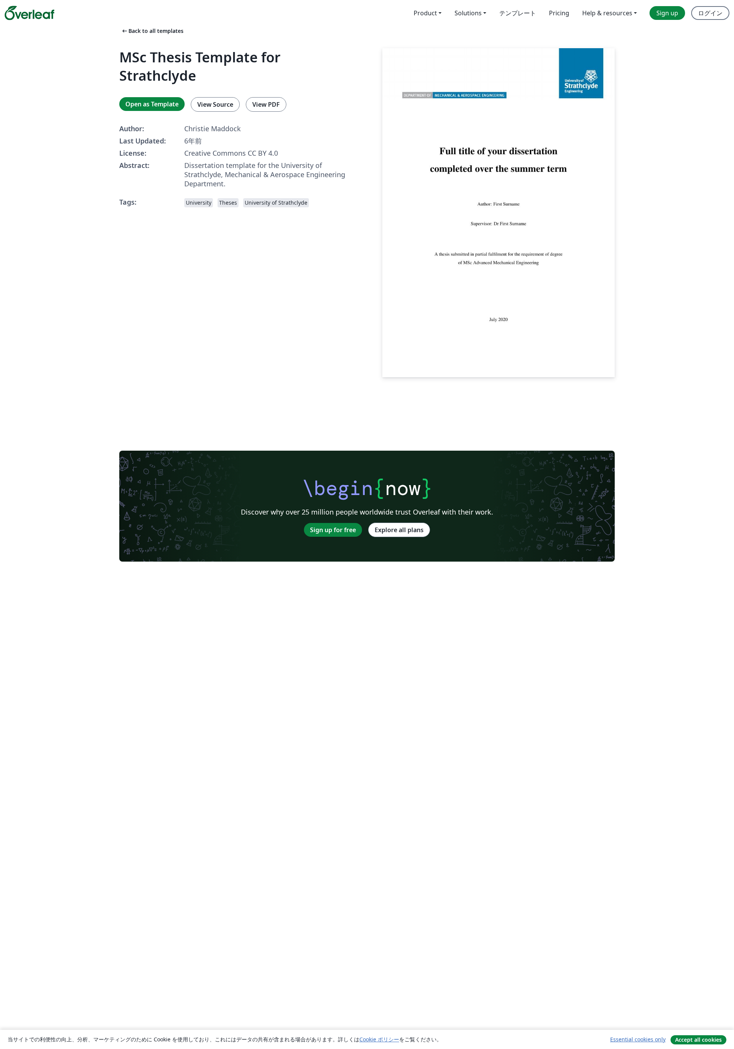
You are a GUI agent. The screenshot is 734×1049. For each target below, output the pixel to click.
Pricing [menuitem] (559, 13)
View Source (215, 104)
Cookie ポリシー (379, 1039)
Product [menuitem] (425, 13)
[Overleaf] (29, 13)
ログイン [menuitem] (710, 13)
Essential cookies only (638, 1039)
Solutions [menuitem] (468, 13)
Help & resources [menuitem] (607, 13)
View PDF (266, 104)
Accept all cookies (698, 1039)
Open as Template (152, 104)
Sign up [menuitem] (667, 13)
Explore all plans (399, 530)
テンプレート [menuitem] (517, 13)
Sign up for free (333, 530)
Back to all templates (152, 30)
